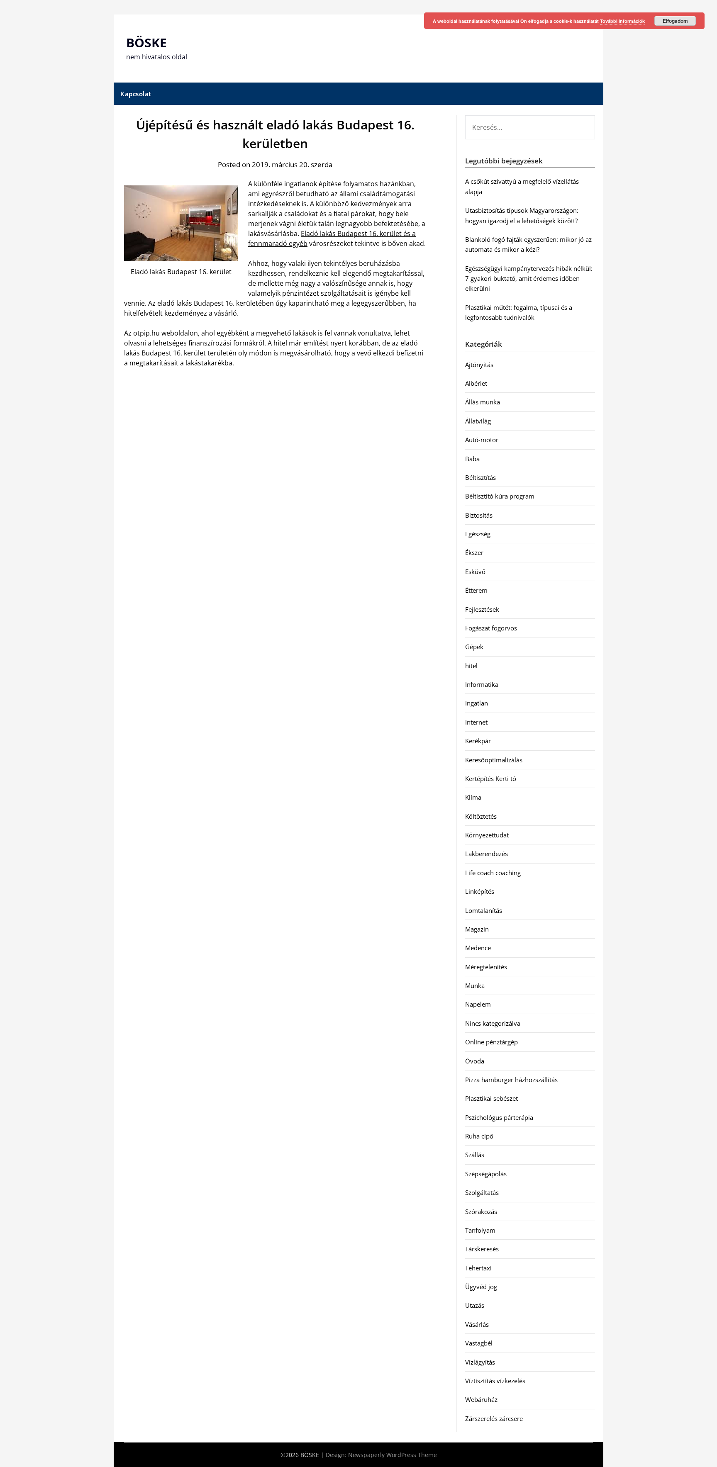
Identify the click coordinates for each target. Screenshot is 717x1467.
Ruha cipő (479, 1136)
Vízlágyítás (480, 1362)
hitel (471, 666)
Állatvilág (478, 421)
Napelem (478, 1004)
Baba (472, 459)
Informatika (481, 684)
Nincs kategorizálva (492, 1023)
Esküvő (475, 571)
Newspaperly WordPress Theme (392, 1455)
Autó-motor (481, 439)
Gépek (474, 646)
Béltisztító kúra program (499, 496)
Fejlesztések (482, 609)
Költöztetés (481, 816)
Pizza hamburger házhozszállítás (511, 1079)
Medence (478, 948)
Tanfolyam (480, 1230)
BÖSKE (146, 42)
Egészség (477, 534)
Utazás (474, 1305)
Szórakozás (481, 1211)
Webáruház (481, 1399)
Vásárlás (477, 1324)
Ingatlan (476, 703)
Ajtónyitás (479, 364)
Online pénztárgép (491, 1042)
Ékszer (474, 552)
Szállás (474, 1155)
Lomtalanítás (483, 910)
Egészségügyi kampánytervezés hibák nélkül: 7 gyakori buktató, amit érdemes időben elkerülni (529, 278)
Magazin (477, 929)
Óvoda (474, 1061)
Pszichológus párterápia (499, 1117)
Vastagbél (479, 1343)
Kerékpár (478, 741)
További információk (622, 21)
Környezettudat (487, 835)
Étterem (476, 590)
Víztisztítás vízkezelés (495, 1381)
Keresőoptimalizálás (493, 760)
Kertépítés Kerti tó (490, 778)
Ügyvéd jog (481, 1286)
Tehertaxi (478, 1268)
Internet (476, 722)
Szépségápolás (486, 1174)
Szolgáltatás (482, 1192)
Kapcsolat (135, 94)
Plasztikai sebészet (491, 1098)
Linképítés (479, 891)
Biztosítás (479, 515)
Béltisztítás (480, 477)
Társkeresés (482, 1249)
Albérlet (476, 383)
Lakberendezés (486, 853)
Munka (475, 985)
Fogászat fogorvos (491, 628)
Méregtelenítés (486, 967)
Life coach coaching (493, 873)
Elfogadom (675, 20)
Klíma (473, 797)
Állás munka (482, 402)
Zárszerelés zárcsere (494, 1418)
